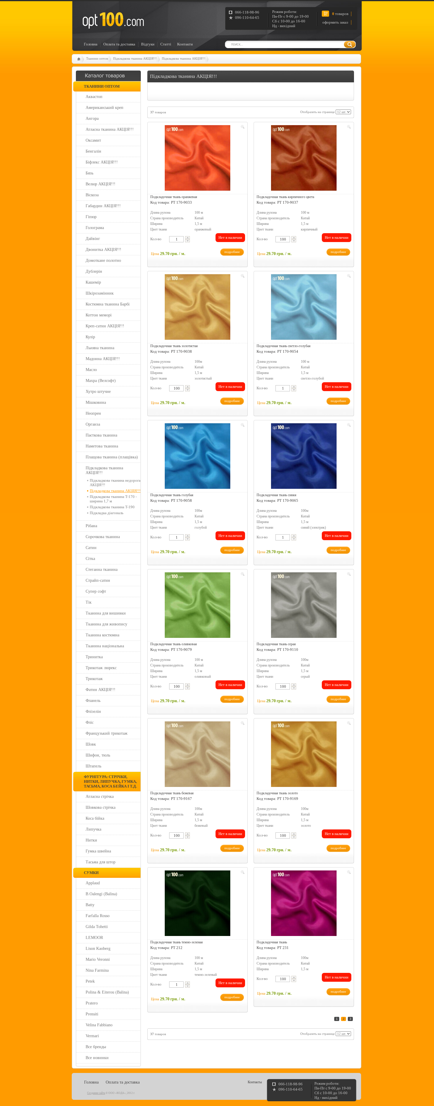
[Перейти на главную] (113, 20)
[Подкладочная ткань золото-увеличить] (348, 724)
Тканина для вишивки (106, 613)
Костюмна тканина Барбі (108, 304)
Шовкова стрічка (100, 807)
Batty (90, 905)
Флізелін (93, 711)
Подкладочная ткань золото (277, 793)
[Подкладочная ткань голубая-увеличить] (241, 426)
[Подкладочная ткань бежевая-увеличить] (241, 724)
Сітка (90, 558)
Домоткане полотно (103, 260)
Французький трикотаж (107, 733)
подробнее (232, 252)
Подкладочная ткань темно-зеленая (176, 942)
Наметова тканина (102, 446)
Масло (91, 369)
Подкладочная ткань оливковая (173, 644)
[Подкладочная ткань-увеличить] (348, 873)
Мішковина (96, 402)
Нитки (91, 840)
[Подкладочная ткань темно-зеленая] (197, 903)
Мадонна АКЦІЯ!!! (103, 359)
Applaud (93, 883)
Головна (90, 44)
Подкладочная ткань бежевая (172, 793)
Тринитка (94, 657)
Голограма (95, 228)
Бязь (89, 173)
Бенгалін (93, 151)
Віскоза (92, 195)
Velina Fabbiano (99, 1025)
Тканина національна (105, 646)
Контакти (185, 44)
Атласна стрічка (100, 796)
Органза (93, 424)
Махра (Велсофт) (101, 380)
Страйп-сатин (98, 580)
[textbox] (176, 239)
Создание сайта (96, 1093)
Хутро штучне (98, 391)
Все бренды (96, 1047)
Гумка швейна (98, 851)
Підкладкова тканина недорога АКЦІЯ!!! (115, 482)
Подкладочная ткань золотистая (174, 346)
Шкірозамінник (100, 293)
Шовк (91, 744)
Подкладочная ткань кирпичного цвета (285, 197)
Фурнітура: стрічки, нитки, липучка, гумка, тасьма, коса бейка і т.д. (110, 781)
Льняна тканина (100, 348)
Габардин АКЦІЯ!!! (103, 206)
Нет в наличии (230, 237)
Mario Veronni (98, 959)
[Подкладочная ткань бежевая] (197, 754)
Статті (165, 44)
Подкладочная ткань (272, 942)
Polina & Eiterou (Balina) (107, 992)
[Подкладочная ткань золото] (304, 754)
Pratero (92, 1003)
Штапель (93, 766)
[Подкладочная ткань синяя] (304, 456)
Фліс (90, 722)
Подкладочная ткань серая (276, 644)
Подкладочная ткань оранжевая (173, 197)
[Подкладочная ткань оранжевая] (197, 158)
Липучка (93, 829)
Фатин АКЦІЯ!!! (100, 689)
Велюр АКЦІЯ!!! (100, 184)
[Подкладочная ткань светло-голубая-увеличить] (348, 277)
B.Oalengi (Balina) (101, 894)
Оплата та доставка (119, 44)
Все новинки (97, 1058)
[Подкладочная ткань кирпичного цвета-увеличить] (348, 127)
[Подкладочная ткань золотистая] (197, 307)
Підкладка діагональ (106, 513)
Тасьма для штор (100, 862)
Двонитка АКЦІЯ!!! (103, 249)
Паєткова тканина (101, 435)
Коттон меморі (99, 315)
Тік (89, 602)
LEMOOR (94, 937)
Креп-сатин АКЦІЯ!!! (105, 326)
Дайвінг (93, 238)
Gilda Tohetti (97, 926)
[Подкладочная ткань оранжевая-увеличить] (241, 127)
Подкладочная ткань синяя (276, 495)
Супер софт (96, 591)
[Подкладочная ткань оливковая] (197, 605)
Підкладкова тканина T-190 (112, 507)
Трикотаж (94, 679)
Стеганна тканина (102, 569)
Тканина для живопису (106, 624)
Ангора (92, 118)
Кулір (90, 337)
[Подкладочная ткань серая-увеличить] (348, 575)
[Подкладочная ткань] (304, 903)
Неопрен (93, 413)
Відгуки (147, 44)
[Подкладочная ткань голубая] (197, 456)
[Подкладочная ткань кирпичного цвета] (304, 158)
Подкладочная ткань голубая (171, 495)
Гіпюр (91, 217)
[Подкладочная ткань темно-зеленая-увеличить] (241, 873)
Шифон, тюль (98, 755)
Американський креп (104, 107)
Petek (90, 981)
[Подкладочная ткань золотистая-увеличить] (241, 277)
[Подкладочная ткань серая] (304, 605)
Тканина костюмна (102, 635)
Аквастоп (94, 96)
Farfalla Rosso (98, 916)
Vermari (92, 1036)
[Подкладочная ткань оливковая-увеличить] (241, 575)
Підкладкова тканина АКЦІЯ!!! (135, 58)
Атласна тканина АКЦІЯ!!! (110, 129)
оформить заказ (335, 22)
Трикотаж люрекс (101, 668)
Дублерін (94, 271)
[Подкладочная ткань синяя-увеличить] (348, 426)
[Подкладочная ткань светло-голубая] (304, 307)
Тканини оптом (97, 58)
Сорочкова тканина (103, 537)
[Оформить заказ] (83, 9)
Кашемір (93, 282)
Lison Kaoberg (98, 948)
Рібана (91, 526)
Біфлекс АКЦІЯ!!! (102, 162)
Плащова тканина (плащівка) (112, 457)
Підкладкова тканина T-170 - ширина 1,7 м (113, 498)
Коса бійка (95, 818)
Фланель (93, 700)
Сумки (91, 872)
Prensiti (92, 1014)
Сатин (91, 547)
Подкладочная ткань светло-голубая (284, 346)
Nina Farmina (97, 970)
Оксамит (93, 140)
